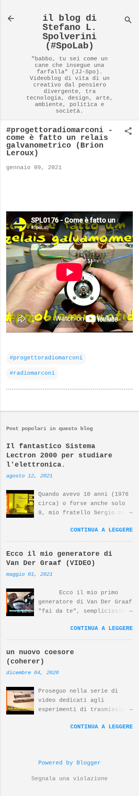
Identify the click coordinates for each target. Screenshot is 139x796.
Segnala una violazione (69, 779)
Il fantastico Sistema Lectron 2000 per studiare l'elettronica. (59, 455)
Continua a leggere (101, 530)
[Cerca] (128, 21)
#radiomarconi (32, 373)
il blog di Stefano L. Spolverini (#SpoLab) (69, 32)
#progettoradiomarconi (46, 358)
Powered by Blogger (69, 763)
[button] (128, 132)
